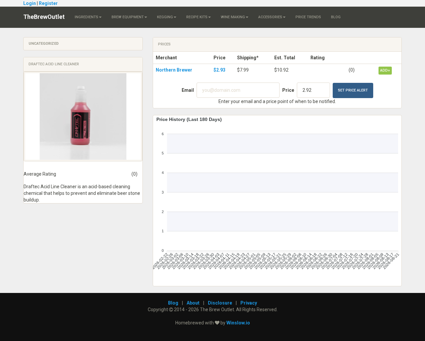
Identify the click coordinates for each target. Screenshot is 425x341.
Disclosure (220, 303)
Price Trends (308, 17)
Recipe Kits (197, 17)
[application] (277, 198)
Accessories (270, 17)
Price (288, 90)
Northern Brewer (174, 70)
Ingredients (86, 17)
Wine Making (233, 17)
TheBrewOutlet (44, 16)
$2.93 (219, 70)
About (193, 303)
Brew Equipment (128, 17)
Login (29, 3)
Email (188, 90)
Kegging (165, 17)
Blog (336, 17)
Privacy (248, 303)
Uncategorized (44, 43)
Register (48, 3)
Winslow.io (238, 322)
